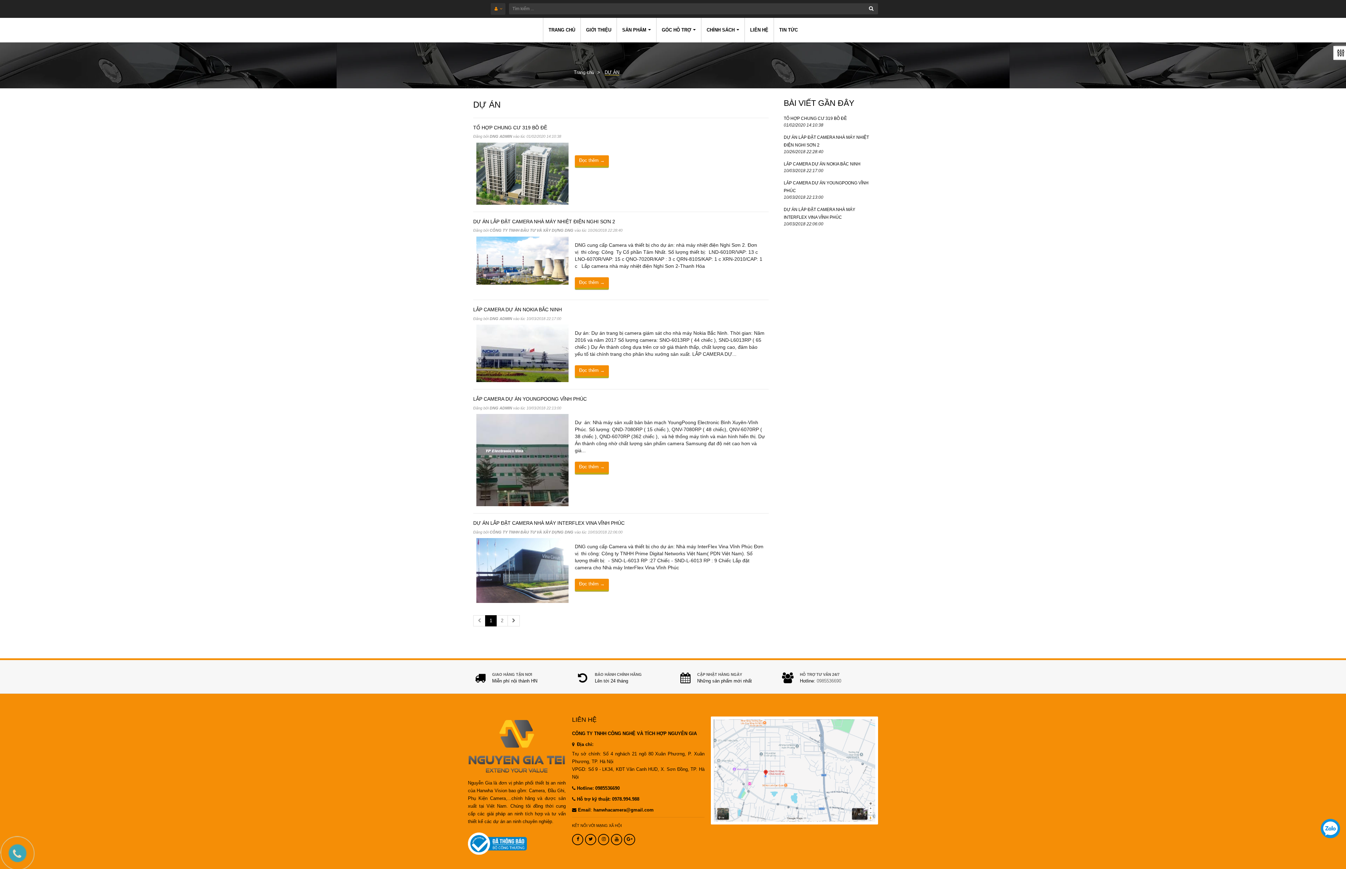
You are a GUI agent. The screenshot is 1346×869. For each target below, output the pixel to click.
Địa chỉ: (584, 744)
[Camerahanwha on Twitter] (590, 839)
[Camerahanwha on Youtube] (616, 839)
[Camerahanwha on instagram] (603, 839)
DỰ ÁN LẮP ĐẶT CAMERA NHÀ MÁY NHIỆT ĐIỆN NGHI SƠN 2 (544, 221)
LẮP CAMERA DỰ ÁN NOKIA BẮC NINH (517, 309)
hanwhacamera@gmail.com (623, 810)
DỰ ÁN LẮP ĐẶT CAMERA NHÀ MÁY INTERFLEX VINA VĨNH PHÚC (549, 523)
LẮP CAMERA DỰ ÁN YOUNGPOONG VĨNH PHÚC (530, 399)
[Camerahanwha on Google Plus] (629, 839)
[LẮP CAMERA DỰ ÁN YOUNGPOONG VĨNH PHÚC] (522, 459)
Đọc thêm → (592, 160)
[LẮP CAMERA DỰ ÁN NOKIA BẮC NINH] (522, 353)
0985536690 (829, 681)
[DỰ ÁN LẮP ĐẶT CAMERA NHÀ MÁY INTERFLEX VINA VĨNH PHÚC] (522, 570)
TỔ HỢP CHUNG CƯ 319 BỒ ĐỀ (510, 127)
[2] (514, 621)
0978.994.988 (625, 799)
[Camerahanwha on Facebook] (577, 839)
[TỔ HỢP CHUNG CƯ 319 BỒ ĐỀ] (522, 173)
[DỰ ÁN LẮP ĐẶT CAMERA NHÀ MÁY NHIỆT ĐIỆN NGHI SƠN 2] (522, 260)
